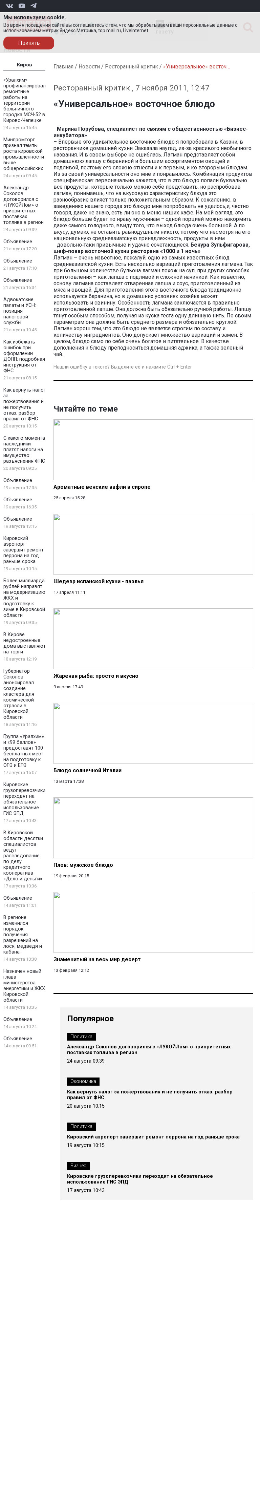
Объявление (17, 242)
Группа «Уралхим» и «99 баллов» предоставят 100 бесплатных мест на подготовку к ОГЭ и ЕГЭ (23, 751)
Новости (89, 66)
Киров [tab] (24, 65)
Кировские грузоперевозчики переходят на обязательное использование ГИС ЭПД (24, 799)
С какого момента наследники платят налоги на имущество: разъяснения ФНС (24, 449)
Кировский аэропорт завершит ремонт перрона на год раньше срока (23, 550)
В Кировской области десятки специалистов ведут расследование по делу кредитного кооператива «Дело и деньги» (23, 856)
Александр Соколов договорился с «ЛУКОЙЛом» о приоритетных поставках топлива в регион (23, 205)
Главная (63, 66)
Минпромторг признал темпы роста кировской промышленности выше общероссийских (23, 154)
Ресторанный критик (131, 66)
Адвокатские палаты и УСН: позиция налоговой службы (19, 311)
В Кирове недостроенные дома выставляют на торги (24, 643)
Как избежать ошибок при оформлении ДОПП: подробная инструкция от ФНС (24, 356)
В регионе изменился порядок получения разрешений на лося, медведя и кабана (22, 935)
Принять (29, 43)
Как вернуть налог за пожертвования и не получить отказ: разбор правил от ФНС (24, 404)
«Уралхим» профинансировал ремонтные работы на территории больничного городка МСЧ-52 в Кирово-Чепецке (24, 100)
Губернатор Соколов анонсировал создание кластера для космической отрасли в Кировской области (18, 694)
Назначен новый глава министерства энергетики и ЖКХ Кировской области (24, 985)
